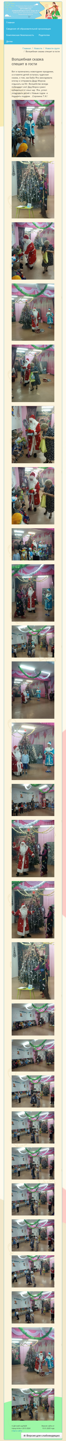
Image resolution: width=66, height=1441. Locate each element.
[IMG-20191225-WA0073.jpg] (33, 1127)
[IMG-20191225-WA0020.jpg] (33, 189)
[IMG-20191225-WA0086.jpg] (33, 1355)
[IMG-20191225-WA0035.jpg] (33, 592)
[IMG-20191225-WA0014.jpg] (33, 128)
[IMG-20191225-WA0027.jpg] (33, 373)
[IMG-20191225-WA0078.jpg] (33, 1307)
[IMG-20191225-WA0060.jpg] (33, 799)
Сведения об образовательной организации (28, 28)
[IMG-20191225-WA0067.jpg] (33, 970)
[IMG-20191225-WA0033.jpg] (33, 544)
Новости (38, 48)
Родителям (44, 34)
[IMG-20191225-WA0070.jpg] (33, 1055)
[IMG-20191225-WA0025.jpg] (33, 250)
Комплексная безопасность (20, 34)
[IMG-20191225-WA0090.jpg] (33, 1404)
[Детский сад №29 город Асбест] (33, 9)
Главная (10, 22)
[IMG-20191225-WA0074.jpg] (33, 1163)
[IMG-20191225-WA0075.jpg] (33, 1199)
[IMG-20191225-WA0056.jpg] (33, 689)
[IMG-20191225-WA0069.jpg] (33, 1019)
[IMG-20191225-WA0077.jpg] (33, 1271)
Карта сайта (17, 1430)
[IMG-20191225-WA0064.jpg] (33, 848)
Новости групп (52, 48)
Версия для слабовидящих (43, 1435)
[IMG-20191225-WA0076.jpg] (33, 1235)
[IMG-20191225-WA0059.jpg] (33, 751)
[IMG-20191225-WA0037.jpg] (33, 641)
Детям (9, 41)
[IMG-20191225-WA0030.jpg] (33, 495)
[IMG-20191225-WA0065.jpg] (33, 909)
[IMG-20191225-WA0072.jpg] (33, 1091)
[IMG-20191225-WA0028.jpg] (33, 434)
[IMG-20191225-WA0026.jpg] (33, 311)
